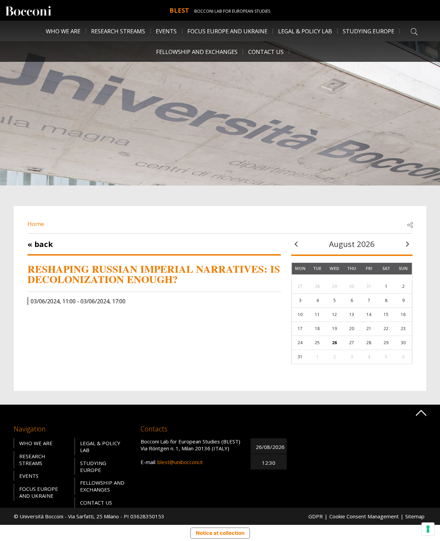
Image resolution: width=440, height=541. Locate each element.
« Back (40, 244)
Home (36, 224)
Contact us (266, 51)
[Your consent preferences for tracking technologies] (427, 529)
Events (166, 31)
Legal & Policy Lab (305, 31)
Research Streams (32, 459)
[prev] (296, 244)
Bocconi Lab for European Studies (232, 11)
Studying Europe (368, 31)
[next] (407, 244)
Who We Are (36, 443)
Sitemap (415, 516)
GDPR (315, 516)
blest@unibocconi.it (180, 462)
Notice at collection (220, 533)
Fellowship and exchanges (102, 486)
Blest (179, 10)
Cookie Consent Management (364, 516)
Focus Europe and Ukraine (227, 31)
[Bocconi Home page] (28, 10)
